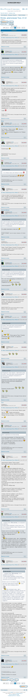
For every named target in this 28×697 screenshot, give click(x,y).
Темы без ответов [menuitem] (4, 13)
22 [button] (19, 27)
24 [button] (22, 27)
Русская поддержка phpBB (14, 694)
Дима (2, 49)
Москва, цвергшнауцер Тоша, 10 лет (13, 18)
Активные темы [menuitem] (12, 13)
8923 (11, 51)
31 (6, 404)
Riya (2, 658)
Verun (2, 402)
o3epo (2, 140)
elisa (2, 32)
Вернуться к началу (5, 46)
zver (2, 344)
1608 (11, 211)
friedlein (2, 291)
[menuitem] (2, 9)
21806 (12, 346)
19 (6, 241)
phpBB (11, 692)
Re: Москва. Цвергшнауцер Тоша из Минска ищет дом (11, 37)
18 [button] (10, 27)
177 (11, 81)
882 (11, 660)
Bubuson (3, 239)
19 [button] (13, 27)
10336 (10, 162)
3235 (7, 34)
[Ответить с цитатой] (25, 46)
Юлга (2, 160)
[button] (4, 28)
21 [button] (17, 27)
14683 (11, 123)
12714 (11, 293)
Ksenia (2, 79)
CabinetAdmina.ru (19, 693)
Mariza (2, 121)
